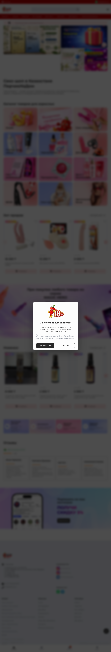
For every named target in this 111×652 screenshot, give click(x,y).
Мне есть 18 (45, 345)
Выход (66, 345)
